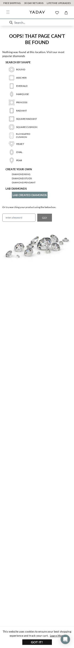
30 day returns (33, 3)
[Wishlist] (57, 12)
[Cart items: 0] (66, 12)
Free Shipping (12, 3)
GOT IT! (37, 642)
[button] (11, 22)
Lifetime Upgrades (58, 3)
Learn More (57, 635)
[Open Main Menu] (7, 12)
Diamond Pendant (24, 182)
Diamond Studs (22, 178)
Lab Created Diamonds (30, 195)
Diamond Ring (21, 174)
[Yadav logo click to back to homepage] (37, 12)
